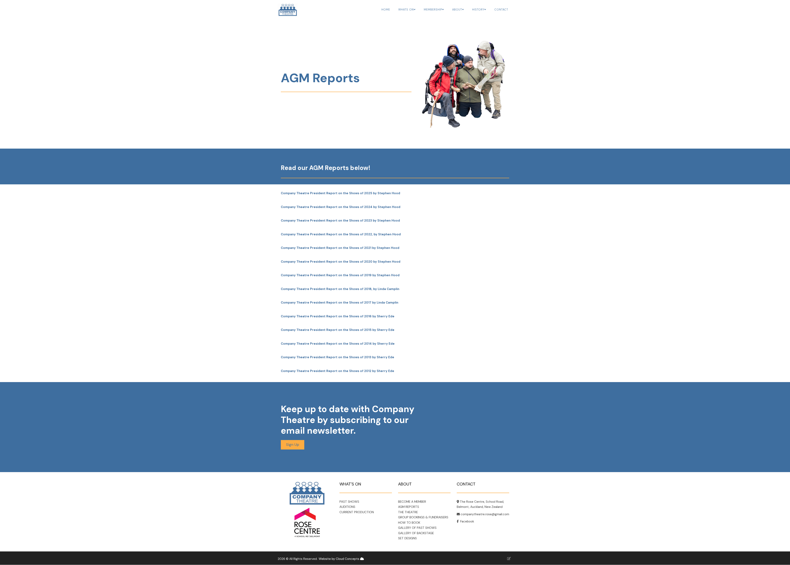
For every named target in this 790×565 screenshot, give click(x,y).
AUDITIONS (347, 507)
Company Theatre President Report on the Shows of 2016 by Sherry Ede (337, 316)
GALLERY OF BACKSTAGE (416, 533)
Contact (501, 9)
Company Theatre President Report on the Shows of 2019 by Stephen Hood (340, 275)
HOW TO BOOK (409, 523)
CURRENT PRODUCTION (356, 512)
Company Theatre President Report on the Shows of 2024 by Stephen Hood (340, 207)
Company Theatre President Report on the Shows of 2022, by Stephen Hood (341, 234)
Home (385, 9)
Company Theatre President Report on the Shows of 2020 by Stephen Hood (340, 262)
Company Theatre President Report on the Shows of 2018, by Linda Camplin (340, 289)
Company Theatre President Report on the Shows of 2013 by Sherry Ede (337, 357)
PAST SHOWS (349, 502)
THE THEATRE (408, 512)
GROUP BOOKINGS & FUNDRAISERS (423, 517)
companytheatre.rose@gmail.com (485, 514)
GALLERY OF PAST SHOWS (417, 528)
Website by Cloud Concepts (339, 559)
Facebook (467, 521)
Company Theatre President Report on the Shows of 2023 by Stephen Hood (340, 220)
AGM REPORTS (408, 507)
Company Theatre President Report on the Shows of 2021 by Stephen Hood (340, 248)
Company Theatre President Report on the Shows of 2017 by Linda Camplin (339, 302)
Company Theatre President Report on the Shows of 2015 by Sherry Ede (337, 330)
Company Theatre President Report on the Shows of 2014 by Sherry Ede (338, 344)
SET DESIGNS (407, 538)
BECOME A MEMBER (412, 502)
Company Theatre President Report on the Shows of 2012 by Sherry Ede (337, 371)
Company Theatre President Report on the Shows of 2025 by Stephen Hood (340, 193)
